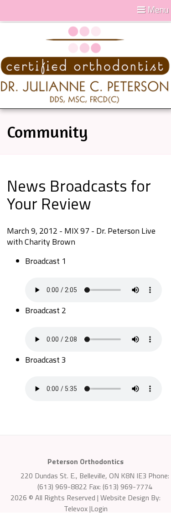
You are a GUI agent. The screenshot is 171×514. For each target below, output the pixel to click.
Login (99, 508)
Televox (76, 508)
